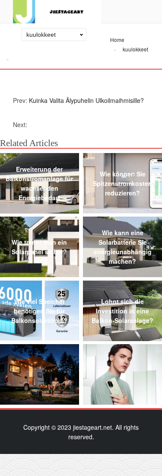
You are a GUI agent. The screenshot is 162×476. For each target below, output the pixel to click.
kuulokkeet (135, 49)
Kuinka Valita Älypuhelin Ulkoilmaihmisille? (86, 100)
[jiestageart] (57, 11)
